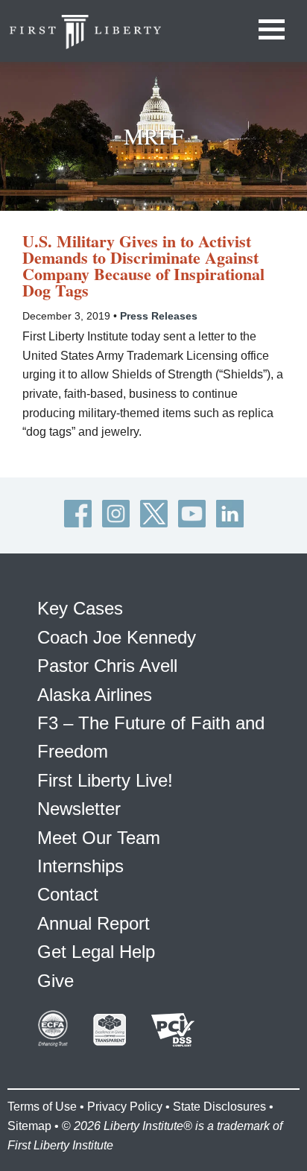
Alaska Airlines (94, 695)
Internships (80, 866)
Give (55, 981)
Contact (67, 894)
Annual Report (93, 923)
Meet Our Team (98, 838)
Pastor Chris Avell (107, 666)
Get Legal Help (96, 952)
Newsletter (79, 809)
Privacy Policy (124, 1106)
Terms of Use (42, 1106)
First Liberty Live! (105, 780)
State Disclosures (219, 1106)
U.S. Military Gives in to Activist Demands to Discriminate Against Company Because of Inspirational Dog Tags (143, 266)
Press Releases (158, 316)
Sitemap (29, 1126)
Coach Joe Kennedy (116, 637)
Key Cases (80, 608)
